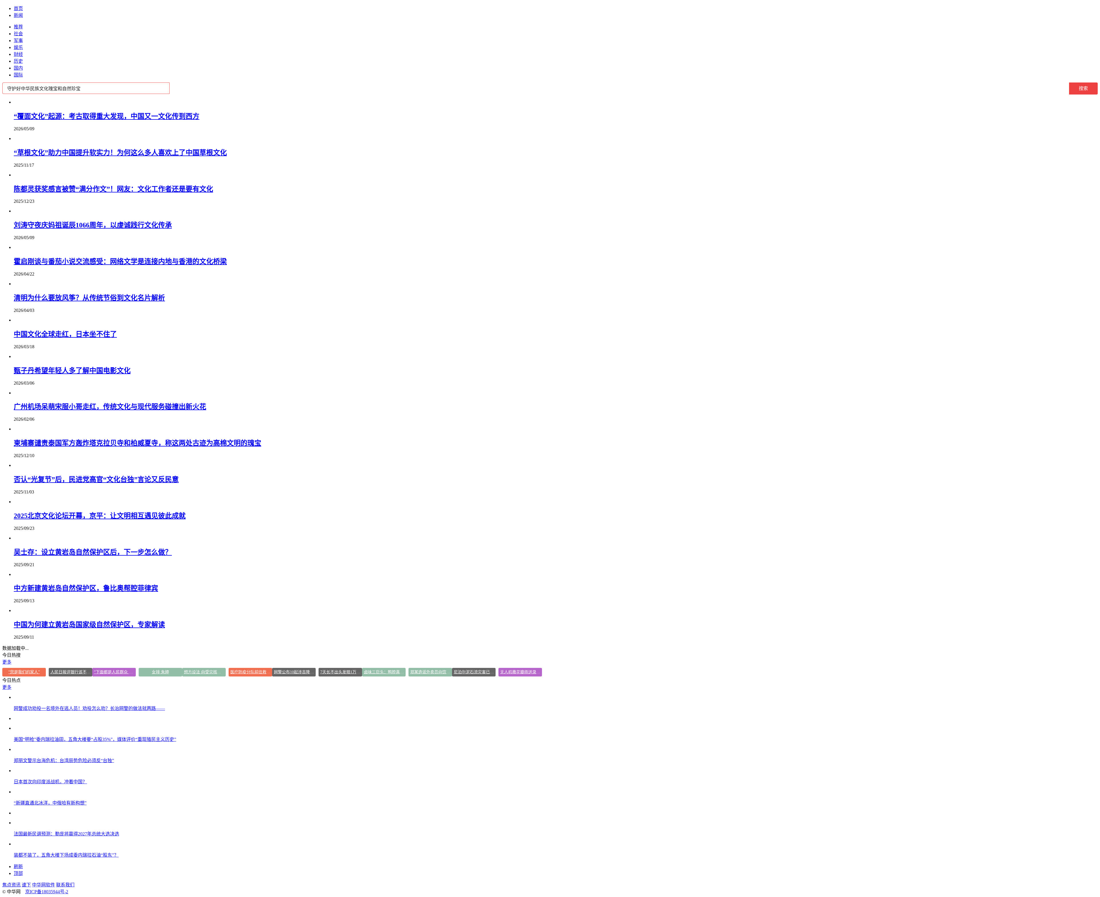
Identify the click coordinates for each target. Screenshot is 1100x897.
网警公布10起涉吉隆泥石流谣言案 (295, 672)
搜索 (1083, 88)
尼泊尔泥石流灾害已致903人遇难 (475, 672)
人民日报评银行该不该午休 (71, 672)
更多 (6, 662)
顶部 (18, 873)
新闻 (18, 15)
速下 (26, 884)
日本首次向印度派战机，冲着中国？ (50, 781)
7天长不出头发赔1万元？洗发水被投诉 (341, 672)
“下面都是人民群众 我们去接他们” (115, 672)
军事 (18, 40)
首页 (18, 8)
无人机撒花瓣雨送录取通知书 (521, 672)
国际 (18, 74)
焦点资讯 (11, 884)
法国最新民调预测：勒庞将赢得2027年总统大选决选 (66, 833)
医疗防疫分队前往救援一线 (251, 672)
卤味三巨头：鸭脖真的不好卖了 (385, 672)
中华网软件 (43, 884)
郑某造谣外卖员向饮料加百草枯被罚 (431, 672)
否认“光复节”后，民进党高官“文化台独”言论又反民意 (96, 479)
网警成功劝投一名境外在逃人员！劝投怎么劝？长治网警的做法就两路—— (89, 708)
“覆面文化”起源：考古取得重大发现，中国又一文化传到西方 (106, 116)
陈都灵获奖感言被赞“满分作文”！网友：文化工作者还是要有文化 (113, 189)
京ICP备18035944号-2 (46, 891)
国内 (18, 68)
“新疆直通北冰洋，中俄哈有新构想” (50, 802)
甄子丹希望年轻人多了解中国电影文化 (72, 370)
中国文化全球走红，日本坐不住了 (65, 334)
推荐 (18, 26)
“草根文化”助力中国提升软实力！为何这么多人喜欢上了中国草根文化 (120, 152)
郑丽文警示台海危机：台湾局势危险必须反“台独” (64, 760)
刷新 (18, 866)
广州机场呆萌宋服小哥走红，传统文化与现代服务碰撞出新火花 (110, 406)
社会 (18, 33)
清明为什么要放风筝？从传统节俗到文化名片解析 (89, 298)
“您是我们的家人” (24, 672)
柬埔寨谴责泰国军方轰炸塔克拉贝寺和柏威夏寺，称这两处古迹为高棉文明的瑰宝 (137, 443)
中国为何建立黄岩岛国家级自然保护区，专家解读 (89, 624)
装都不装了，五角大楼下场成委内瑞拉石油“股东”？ (66, 855)
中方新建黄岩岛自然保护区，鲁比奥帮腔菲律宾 (86, 588)
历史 (18, 61)
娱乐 (18, 47)
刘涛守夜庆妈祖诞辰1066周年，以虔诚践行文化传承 (93, 225)
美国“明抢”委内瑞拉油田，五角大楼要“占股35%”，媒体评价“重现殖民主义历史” (95, 739)
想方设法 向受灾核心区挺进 (205, 672)
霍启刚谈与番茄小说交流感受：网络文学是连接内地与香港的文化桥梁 (120, 261)
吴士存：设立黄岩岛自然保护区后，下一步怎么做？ (93, 552)
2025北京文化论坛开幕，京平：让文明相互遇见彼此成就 (100, 516)
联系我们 (65, 884)
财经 (18, 54)
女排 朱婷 (160, 672)
